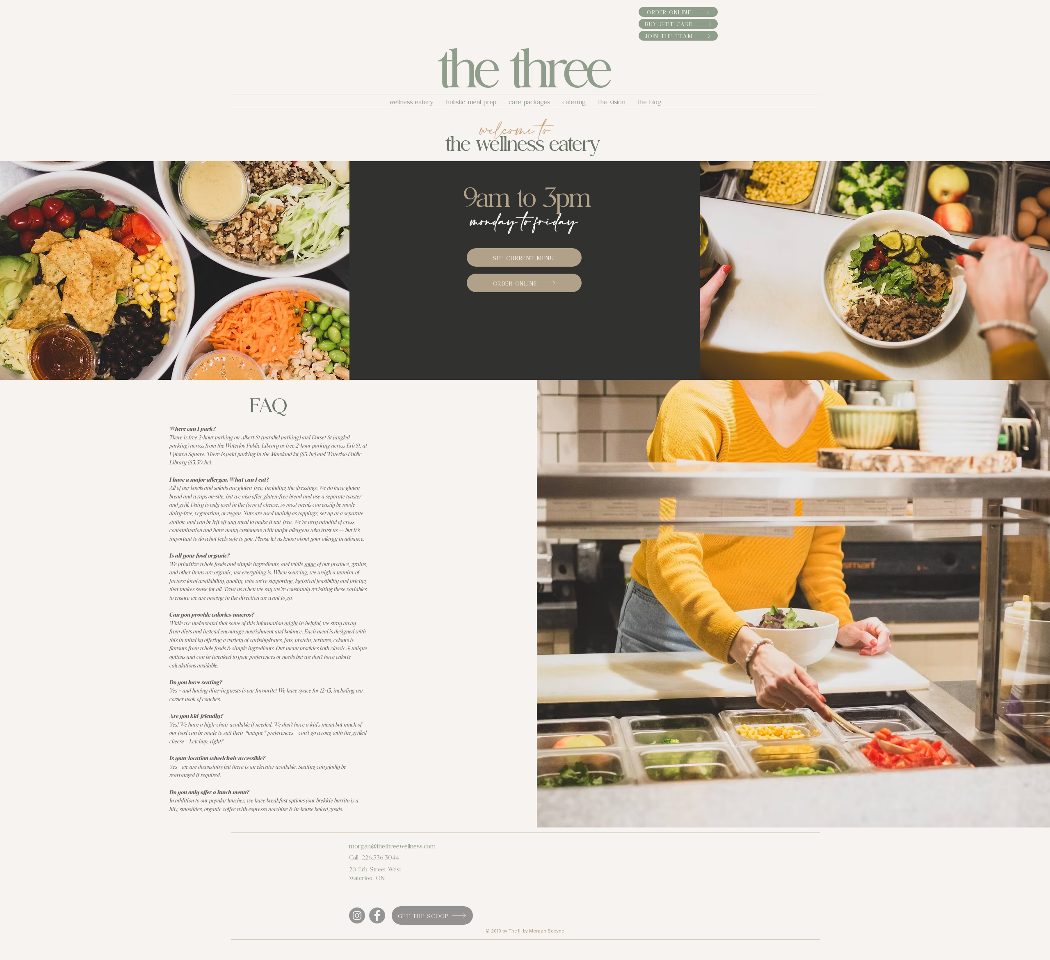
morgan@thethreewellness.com (392, 845)
